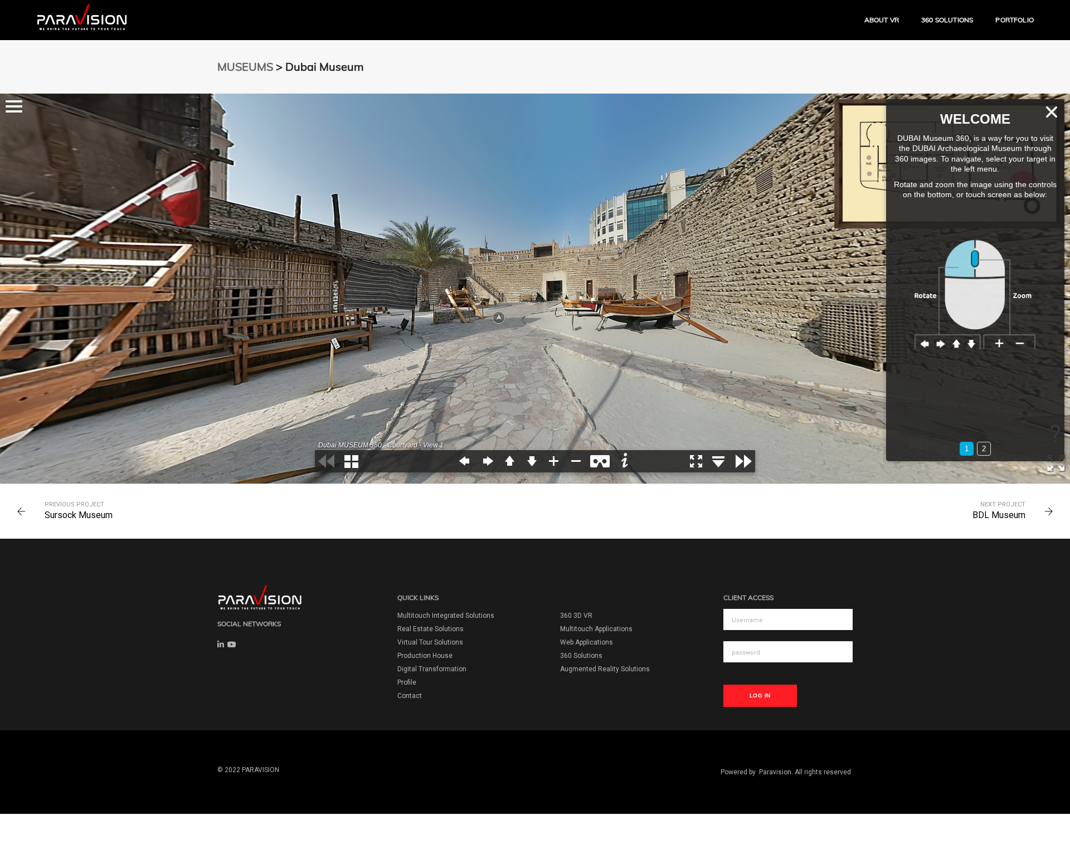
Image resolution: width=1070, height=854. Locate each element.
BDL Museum (998, 515)
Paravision (775, 772)
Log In (760, 695)
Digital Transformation (431, 669)
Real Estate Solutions (430, 629)
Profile (406, 682)
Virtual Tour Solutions (430, 642)
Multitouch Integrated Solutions (445, 615)
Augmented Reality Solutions (605, 669)
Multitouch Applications (596, 629)
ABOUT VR (881, 20)
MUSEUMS (245, 67)
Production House (425, 656)
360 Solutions (947, 20)
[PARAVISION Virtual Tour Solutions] (82, 19)
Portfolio (1014, 20)
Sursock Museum (79, 515)
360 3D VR (576, 615)
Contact (409, 696)
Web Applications (586, 642)
